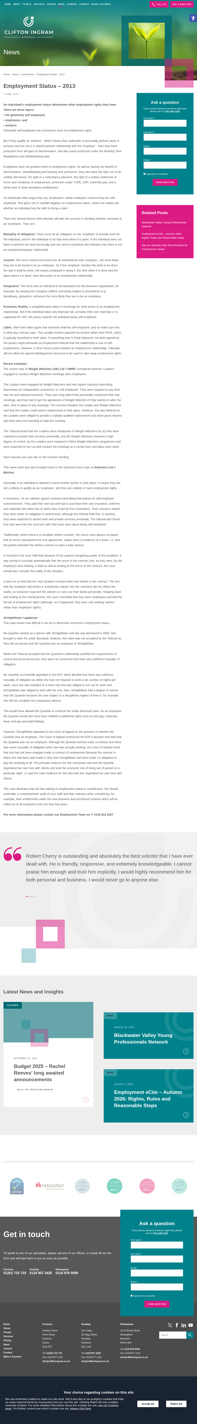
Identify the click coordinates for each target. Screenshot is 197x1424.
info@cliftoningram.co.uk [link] (56, 1361)
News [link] (61, 4)
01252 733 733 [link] (14, 1273)
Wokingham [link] (62, 1269)
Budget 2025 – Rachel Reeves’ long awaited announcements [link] (39, 1072)
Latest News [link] (27, 74)
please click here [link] (80, 1408)
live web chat (173, 111)
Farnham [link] (8, 1269)
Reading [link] (34, 1269)
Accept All (148, 1403)
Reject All (176, 1403)
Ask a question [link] (181, 4)
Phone (146, 160)
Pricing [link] (51, 4)
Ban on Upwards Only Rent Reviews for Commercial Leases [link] (164, 247)
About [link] (16, 4)
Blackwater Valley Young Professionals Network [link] (164, 224)
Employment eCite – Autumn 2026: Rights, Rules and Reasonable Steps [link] (163, 235)
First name (148, 118)
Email (146, 146)
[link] (193, 18)
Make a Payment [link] (101, 4)
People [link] (27, 4)
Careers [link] (72, 4)
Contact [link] (84, 4)
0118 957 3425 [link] (41, 1273)
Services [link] (39, 4)
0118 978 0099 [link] (67, 1273)
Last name (148, 132)
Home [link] (8, 4)
